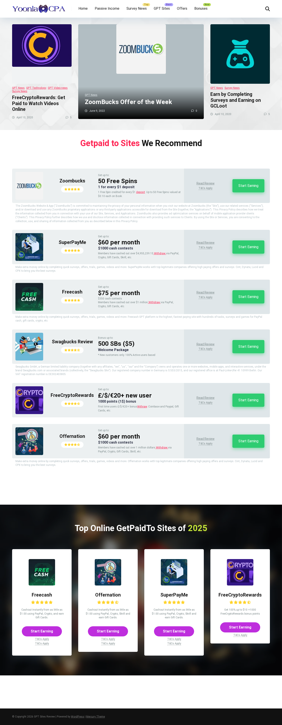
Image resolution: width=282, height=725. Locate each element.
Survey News (136, 8)
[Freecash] (29, 309)
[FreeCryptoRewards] (29, 413)
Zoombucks (72, 180)
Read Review (206, 183)
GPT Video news (58, 87)
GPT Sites (162, 8)
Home (83, 8)
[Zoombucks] (29, 198)
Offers (182, 8)
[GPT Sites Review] (38, 7)
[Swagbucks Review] (29, 359)
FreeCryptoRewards (72, 395)
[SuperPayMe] (29, 260)
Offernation (72, 436)
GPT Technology (36, 87)
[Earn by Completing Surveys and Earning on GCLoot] (240, 54)
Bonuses (201, 8)
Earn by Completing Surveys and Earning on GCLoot (235, 100)
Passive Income (107, 8)
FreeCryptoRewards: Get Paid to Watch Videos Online (38, 103)
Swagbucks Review (72, 341)
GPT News (18, 87)
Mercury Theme (95, 716)
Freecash (72, 291)
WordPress (77, 716)
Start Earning (248, 186)
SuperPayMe (72, 242)
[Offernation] (29, 454)
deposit (140, 192)
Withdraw (159, 253)
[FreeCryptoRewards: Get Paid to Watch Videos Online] (42, 54)
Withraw (142, 406)
